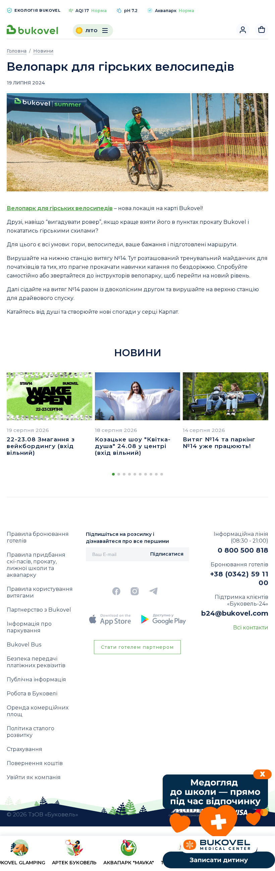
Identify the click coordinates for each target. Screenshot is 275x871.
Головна (16, 51)
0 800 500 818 (243, 550)
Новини (43, 51)
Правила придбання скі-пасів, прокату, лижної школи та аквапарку (36, 565)
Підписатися (166, 554)
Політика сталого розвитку (30, 731)
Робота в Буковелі (32, 693)
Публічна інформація (36, 679)
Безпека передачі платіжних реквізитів (36, 662)
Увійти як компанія (34, 777)
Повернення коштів (35, 763)
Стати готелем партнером (137, 647)
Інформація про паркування (29, 627)
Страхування (24, 749)
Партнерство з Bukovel (39, 610)
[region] (137, 854)
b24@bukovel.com (234, 613)
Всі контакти (250, 627)
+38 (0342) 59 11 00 (239, 578)
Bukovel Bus (24, 644)
